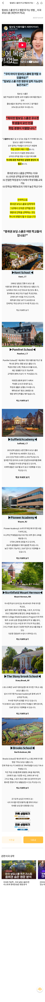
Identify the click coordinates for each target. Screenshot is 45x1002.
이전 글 (11, 839)
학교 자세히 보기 (22, 477)
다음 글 (33, 839)
